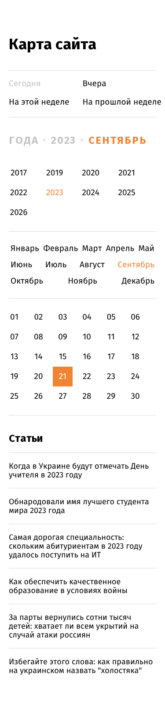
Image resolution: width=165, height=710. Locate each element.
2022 (18, 193)
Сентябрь (117, 140)
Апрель (120, 249)
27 (63, 396)
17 (111, 357)
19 (14, 376)
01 (14, 317)
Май (146, 249)
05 (110, 317)
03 (62, 317)
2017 (19, 173)
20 (38, 376)
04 (87, 317)
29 (111, 396)
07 (14, 337)
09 (62, 337)
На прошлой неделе (122, 102)
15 (63, 357)
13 (14, 357)
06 (135, 317)
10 (87, 337)
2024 (90, 193)
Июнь (21, 265)
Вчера (94, 84)
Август (92, 265)
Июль (56, 265)
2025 (127, 193)
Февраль (60, 249)
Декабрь (138, 281)
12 (135, 337)
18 (135, 357)
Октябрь (27, 281)
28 (87, 396)
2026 (19, 213)
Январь (25, 249)
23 (111, 376)
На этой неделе (39, 102)
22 (87, 376)
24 (135, 376)
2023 (64, 140)
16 (87, 357)
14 (38, 357)
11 (110, 337)
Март (92, 249)
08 (38, 337)
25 (14, 396)
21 (63, 376)
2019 (54, 173)
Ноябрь (82, 281)
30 (135, 396)
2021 (126, 173)
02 (38, 317)
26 (38, 396)
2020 (90, 173)
